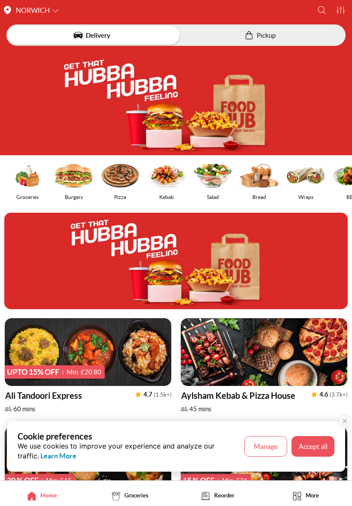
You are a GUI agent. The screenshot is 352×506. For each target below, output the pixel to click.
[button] (321, 10)
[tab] (44, 495)
